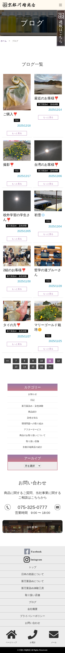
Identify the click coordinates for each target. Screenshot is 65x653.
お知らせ (32, 394)
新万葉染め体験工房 (32, 588)
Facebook (36, 551)
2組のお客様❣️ (14, 270)
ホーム (4, 41)
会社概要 (33, 609)
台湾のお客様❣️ (46, 164)
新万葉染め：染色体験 (48, 104)
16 (41, 366)
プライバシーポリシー (32, 616)
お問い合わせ (32, 622)
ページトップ (11, 642)
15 (33, 366)
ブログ (32, 602)
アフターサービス (32, 429)
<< (7, 360)
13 (16, 366)
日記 (17, 120)
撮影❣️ (8, 164)
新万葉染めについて (32, 581)
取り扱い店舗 (32, 441)
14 (24, 366)
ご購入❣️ (10, 114)
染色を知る (32, 417)
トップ (32, 567)
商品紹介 (32, 412)
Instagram (36, 559)
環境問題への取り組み (32, 423)
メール (53, 642)
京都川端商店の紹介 (32, 447)
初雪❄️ (39, 215)
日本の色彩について (32, 574)
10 (41, 360)
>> (50, 366)
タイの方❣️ (12, 325)
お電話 (32, 642)
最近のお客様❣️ (46, 98)
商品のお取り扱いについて (33, 435)
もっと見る (17, 133)
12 (58, 360)
